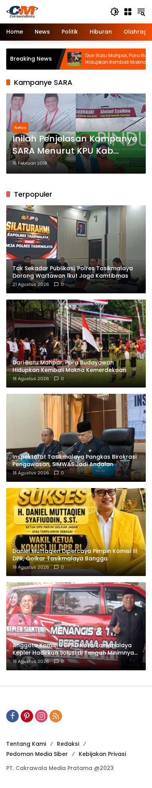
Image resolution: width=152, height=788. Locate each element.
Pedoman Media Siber (37, 754)
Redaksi (68, 744)
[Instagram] (41, 716)
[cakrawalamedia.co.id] (54, 11)
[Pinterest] (27, 716)
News (20, 127)
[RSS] (55, 716)
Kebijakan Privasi (102, 754)
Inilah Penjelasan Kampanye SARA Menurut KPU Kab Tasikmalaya (74, 145)
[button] (114, 11)
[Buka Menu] (128, 11)
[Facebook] (12, 716)
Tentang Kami (26, 744)
